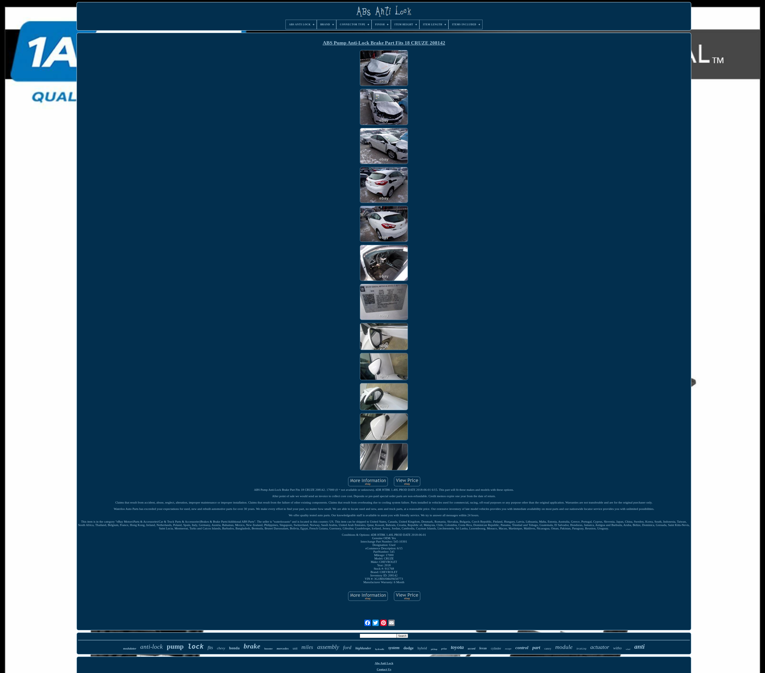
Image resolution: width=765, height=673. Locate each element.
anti (639, 646)
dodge (408, 648)
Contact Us (384, 669)
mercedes (283, 648)
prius (444, 648)
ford (347, 647)
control (521, 647)
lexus (483, 648)
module (564, 647)
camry (547, 648)
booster (268, 648)
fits (210, 647)
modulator (129, 648)
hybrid (422, 648)
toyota (457, 647)
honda (234, 648)
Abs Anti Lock (384, 663)
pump (175, 646)
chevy (221, 648)
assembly (328, 647)
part (536, 647)
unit (295, 648)
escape (508, 648)
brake (252, 646)
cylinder (496, 648)
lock (196, 646)
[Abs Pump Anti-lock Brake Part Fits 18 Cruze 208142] (384, 68)
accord (471, 648)
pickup (434, 649)
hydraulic (379, 649)
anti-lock (151, 646)
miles (307, 647)
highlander (363, 648)
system (393, 647)
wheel (628, 649)
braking (581, 649)
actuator (599, 647)
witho (617, 648)
